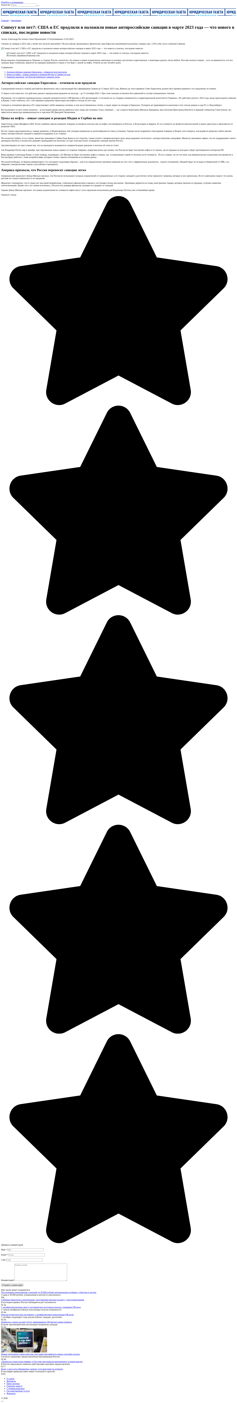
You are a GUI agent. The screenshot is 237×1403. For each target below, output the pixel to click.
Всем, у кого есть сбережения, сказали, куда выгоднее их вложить (32, 1369)
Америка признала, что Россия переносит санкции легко (33, 77)
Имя (4, 1250)
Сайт (3, 1260)
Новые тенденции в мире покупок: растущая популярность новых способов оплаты (40, 1354)
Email (4, 1255)
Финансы (11, 1393)
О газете (10, 1378)
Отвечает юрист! (14, 1386)
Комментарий (7, 1280)
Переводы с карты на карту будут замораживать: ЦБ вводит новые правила (36, 1322)
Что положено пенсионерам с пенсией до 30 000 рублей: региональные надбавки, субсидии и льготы (48, 1292)
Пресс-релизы (13, 1383)
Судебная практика (16, 1388)
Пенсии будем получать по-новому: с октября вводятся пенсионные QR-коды (37, 1314)
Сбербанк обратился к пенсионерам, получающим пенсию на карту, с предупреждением (42, 1300)
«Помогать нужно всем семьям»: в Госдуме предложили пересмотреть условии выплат (42, 1361)
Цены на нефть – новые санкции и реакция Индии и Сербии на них (38, 74)
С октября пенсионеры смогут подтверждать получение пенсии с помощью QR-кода (41, 1307)
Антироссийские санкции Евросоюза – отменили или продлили (37, 72)
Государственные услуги (18, 1391)
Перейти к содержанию (12, 2)
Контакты (11, 1381)
